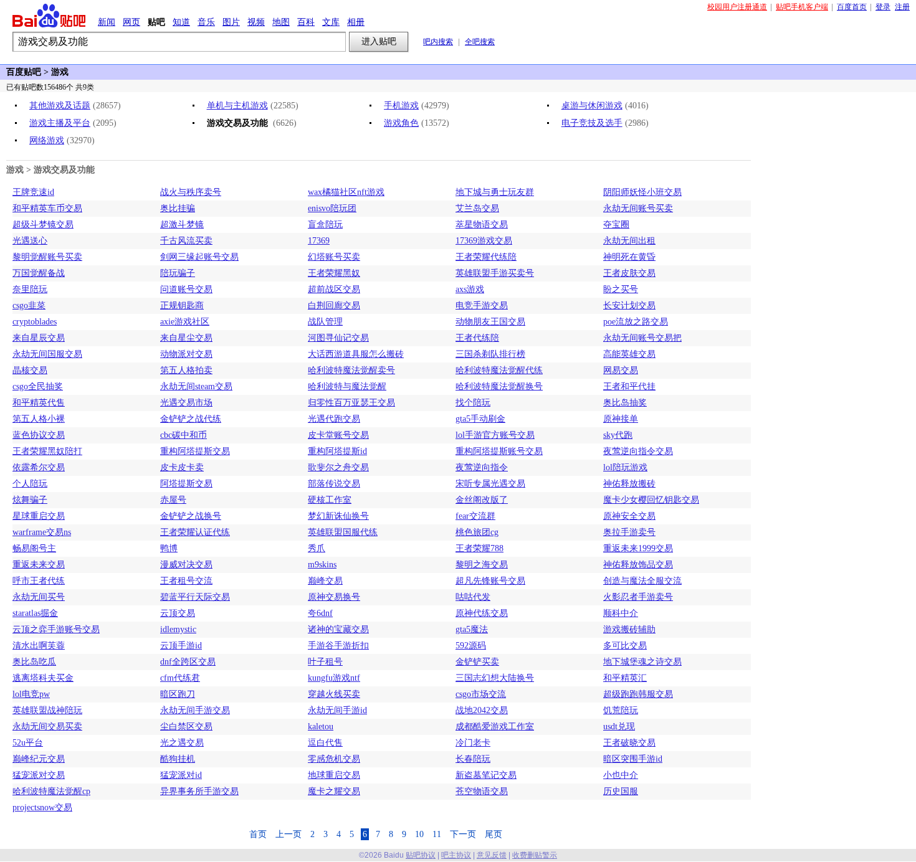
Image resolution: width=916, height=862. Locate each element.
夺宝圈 (616, 224)
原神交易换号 (334, 597)
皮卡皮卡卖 (182, 467)
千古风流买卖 (186, 240)
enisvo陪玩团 (332, 208)
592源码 (471, 645)
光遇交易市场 (186, 402)
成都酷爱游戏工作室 (495, 726)
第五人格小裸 (38, 419)
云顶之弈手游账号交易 (56, 629)
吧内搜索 (438, 41)
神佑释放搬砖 (629, 483)
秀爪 (316, 548)
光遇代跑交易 (334, 419)
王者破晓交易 (629, 742)
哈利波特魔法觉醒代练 (499, 370)
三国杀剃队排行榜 (490, 354)
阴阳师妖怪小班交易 (642, 192)
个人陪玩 (29, 483)
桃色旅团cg (477, 532)
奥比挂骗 (177, 208)
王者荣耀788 (479, 548)
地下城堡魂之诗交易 (642, 661)
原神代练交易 (482, 613)
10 (419, 834)
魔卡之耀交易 (334, 791)
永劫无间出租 (629, 240)
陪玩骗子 (177, 273)
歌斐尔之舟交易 (338, 467)
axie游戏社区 (184, 321)
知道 (181, 22)
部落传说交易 (334, 483)
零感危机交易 (334, 759)
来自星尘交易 (186, 338)
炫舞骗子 (29, 499)
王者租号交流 (186, 580)
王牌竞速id (33, 192)
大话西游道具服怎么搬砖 (356, 354)
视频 (256, 22)
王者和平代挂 (629, 386)
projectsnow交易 (42, 807)
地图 (281, 22)
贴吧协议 (421, 855)
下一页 (463, 834)
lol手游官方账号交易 (495, 435)
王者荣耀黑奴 (334, 273)
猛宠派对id (181, 775)
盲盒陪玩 (325, 224)
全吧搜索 (480, 41)
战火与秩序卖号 (190, 192)
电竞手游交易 (482, 305)
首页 (258, 834)
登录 (882, 6)
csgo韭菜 (28, 305)
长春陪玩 (473, 759)
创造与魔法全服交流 (642, 580)
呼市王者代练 (38, 580)
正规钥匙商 (182, 305)
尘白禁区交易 (186, 726)
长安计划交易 (629, 305)
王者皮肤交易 (629, 273)
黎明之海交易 (482, 564)
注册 (902, 6)
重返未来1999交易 (638, 548)
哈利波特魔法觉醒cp (51, 791)
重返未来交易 (38, 564)
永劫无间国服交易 (47, 354)
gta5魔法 (472, 629)
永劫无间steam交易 (196, 386)
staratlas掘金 (35, 613)
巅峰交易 (325, 580)
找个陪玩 (473, 402)
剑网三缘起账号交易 (199, 257)
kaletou (320, 726)
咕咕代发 (473, 597)
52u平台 (27, 742)
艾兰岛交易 (477, 208)
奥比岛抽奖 (625, 402)
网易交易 (620, 370)
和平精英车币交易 (47, 208)
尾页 (493, 834)
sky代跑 (617, 435)
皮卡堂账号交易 (338, 435)
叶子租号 (325, 661)
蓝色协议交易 (38, 435)
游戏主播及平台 (59, 123)
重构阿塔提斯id (337, 451)
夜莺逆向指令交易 (638, 451)
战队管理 (325, 321)
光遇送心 (29, 240)
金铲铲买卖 (477, 661)
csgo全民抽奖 (37, 386)
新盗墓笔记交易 (486, 775)
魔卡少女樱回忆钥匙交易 (651, 499)
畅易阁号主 (34, 548)
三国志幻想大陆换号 (495, 678)
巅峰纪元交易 (38, 759)
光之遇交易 (182, 742)
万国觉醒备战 (38, 273)
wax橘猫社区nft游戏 (346, 192)
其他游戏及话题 (59, 105)
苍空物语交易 (482, 791)
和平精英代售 (38, 402)
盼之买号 (620, 289)
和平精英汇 (625, 678)
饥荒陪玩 (620, 710)
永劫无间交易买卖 (47, 726)
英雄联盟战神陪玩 (47, 710)
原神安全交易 (629, 516)
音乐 (206, 22)
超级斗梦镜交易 (43, 224)
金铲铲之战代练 (190, 419)
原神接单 (620, 419)
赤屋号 (173, 499)
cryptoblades (34, 321)
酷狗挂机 (177, 759)
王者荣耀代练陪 (486, 257)
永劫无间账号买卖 (638, 208)
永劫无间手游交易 (195, 710)
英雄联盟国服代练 (343, 532)
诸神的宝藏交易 (338, 629)
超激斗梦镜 (182, 224)
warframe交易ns (41, 532)
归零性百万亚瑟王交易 (351, 402)
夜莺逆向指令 (482, 467)
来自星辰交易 (38, 338)
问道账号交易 (186, 289)
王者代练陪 (477, 338)
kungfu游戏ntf (334, 678)
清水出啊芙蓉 (38, 645)
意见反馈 (492, 855)
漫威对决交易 (186, 564)
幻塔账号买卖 (334, 257)
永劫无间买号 (38, 597)
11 (436, 834)
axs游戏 (470, 289)
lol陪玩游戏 (625, 467)
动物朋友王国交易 (490, 321)
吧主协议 (456, 855)
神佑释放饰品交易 (638, 564)
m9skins (322, 564)
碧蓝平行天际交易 (195, 597)
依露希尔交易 (38, 467)
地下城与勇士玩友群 (495, 192)
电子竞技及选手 (592, 123)
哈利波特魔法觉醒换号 (499, 386)
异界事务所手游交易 (199, 791)
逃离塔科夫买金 (43, 678)
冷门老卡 (473, 742)
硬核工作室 (329, 499)
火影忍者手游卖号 (638, 597)
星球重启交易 (38, 516)
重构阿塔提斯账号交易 (499, 451)
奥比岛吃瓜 (34, 661)
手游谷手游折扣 (338, 645)
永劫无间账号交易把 (642, 338)
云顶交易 (177, 613)
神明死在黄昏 (629, 257)
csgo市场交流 (481, 694)
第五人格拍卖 (186, 370)
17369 (319, 240)
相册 (356, 22)
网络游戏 (46, 140)
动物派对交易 (186, 354)
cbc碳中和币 (183, 435)
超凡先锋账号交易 (490, 580)
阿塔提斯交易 (186, 483)
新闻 (106, 22)
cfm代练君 (180, 678)
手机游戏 (401, 105)
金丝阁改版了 (482, 499)
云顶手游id (181, 645)
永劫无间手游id (337, 710)
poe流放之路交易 (635, 321)
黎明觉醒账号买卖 (47, 257)
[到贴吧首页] (48, 15)
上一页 (288, 834)
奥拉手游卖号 (629, 532)
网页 (131, 22)
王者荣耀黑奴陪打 (47, 451)
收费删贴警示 (534, 855)
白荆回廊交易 (334, 305)
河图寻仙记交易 (338, 338)
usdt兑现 (619, 726)
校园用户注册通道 (737, 6)
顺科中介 (620, 613)
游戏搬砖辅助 (629, 629)
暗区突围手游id (632, 759)
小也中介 (620, 775)
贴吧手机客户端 (802, 6)
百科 (306, 22)
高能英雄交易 (629, 354)
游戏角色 (401, 123)
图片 (231, 22)
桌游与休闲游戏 (592, 105)
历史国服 (620, 791)
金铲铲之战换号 (190, 516)
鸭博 (169, 548)
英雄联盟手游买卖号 (495, 273)
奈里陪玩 (29, 289)
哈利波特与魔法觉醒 (347, 386)
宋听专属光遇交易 (490, 483)
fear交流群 (475, 516)
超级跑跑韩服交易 (638, 694)
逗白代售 (325, 742)
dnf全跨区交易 (188, 661)
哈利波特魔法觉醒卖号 (351, 370)
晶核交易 (29, 370)
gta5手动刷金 (480, 419)
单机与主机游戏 (237, 105)
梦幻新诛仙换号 (338, 516)
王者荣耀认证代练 (195, 532)
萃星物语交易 (482, 224)
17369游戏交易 (484, 240)
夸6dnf (320, 613)
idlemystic (178, 629)
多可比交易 (625, 645)
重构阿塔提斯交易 (195, 451)
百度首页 (852, 6)
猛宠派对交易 (38, 775)
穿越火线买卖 (334, 694)
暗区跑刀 (177, 694)
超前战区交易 (334, 289)
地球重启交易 (334, 775)
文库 (331, 22)
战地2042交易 (482, 710)
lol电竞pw (31, 694)
